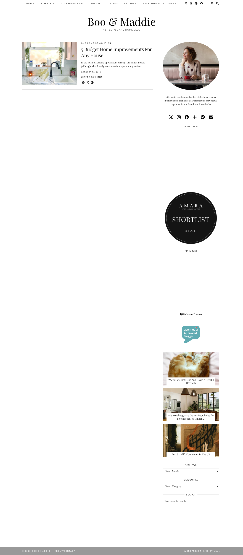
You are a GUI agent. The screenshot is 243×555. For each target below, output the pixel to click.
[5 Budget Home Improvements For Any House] (49, 63)
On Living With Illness (159, 3)
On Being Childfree (122, 3)
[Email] (212, 3)
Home (30, 3)
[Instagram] (191, 3)
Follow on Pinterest (192, 314)
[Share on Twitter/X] (88, 83)
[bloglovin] (195, 117)
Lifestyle (47, 3)
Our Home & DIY (73, 3)
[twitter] (171, 117)
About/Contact (65, 551)
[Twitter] (186, 3)
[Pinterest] (196, 3)
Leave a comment (91, 77)
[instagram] (179, 117)
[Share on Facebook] (83, 83)
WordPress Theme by (202, 551)
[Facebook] (201, 3)
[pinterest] (203, 117)
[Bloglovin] (207, 3)
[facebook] (187, 117)
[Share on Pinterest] (92, 83)
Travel (96, 3)
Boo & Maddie (122, 21)
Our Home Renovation (96, 43)
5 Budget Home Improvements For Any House (116, 52)
